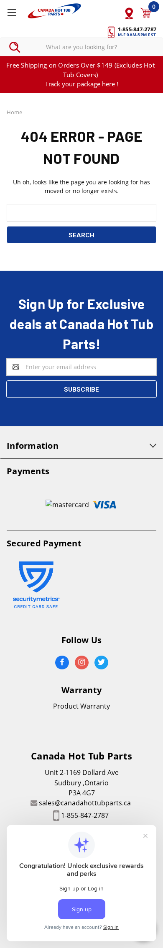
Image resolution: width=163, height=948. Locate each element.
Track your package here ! (81, 84)
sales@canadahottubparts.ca (85, 802)
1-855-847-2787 (85, 815)
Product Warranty (81, 706)
